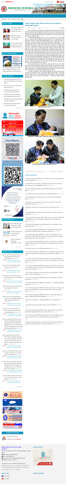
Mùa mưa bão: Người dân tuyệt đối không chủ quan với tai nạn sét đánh (43, 189)
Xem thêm (18, 108)
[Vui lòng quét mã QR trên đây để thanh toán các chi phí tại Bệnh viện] (12, 163)
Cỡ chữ (59, 28)
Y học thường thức (8, 219)
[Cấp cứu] (12, 136)
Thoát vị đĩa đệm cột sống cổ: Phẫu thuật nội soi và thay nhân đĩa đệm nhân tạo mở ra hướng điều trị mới (43, 184)
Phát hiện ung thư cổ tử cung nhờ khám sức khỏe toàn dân (44, 208)
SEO (13, 469)
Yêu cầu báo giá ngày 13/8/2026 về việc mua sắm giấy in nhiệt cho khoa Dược (44, 278)
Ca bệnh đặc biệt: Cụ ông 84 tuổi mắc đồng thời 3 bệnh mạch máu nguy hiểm (44, 213)
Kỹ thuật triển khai (8, 76)
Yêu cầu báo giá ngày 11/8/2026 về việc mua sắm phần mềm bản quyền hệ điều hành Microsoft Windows (43, 295)
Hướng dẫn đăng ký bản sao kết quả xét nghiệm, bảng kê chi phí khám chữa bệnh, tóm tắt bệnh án (12, 69)
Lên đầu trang (39, 171)
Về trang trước (30, 171)
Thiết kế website (5, 469)
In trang (61, 171)
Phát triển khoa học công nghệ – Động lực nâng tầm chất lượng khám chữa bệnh (16, 227)
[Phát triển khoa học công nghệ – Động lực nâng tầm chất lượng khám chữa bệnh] (6, 226)
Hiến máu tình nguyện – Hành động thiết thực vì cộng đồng (44, 300)
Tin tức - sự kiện (7, 23)
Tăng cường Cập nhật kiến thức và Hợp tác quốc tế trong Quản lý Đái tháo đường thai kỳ (44, 179)
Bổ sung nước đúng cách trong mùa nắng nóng (16, 233)
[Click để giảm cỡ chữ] (61, 28)
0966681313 (9, 2)
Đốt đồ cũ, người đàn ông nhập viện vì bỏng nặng (16, 37)
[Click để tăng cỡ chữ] (63, 28)
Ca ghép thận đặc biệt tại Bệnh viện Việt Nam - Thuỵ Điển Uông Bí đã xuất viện (44, 283)
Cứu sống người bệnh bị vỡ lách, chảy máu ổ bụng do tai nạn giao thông (13, 81)
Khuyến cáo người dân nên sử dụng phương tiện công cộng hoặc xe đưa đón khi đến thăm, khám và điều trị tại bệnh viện (44, 322)
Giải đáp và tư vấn (8, 251)
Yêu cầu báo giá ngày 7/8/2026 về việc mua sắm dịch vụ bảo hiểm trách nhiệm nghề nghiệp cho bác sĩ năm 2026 (43, 310)
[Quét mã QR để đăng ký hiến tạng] (12, 185)
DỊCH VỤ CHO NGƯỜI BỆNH (9, 53)
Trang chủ (4, 19)
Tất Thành (17, 469)
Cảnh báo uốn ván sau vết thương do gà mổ (42, 248)
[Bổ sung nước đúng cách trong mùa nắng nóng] (6, 233)
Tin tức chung (20, 19)
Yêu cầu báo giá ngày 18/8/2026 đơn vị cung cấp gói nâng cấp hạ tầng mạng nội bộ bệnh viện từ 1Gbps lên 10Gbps (43, 230)
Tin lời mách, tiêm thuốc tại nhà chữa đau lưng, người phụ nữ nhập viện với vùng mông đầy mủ (44, 273)
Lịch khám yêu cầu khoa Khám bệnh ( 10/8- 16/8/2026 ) (43, 305)
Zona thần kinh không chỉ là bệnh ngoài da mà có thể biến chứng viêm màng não (43, 225)
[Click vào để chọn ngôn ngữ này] (63, 2)
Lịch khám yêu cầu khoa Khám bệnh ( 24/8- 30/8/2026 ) (45, 193)
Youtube (6, 478)
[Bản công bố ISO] (12, 216)
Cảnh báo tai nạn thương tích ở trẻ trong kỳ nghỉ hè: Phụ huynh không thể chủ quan (43, 203)
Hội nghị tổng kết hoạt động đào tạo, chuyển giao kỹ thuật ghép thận (43, 198)
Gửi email (54, 171)
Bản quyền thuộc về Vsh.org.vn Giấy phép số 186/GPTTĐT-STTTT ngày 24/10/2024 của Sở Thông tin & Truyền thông (15, 466)
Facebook (7, 476)
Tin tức (9, 19)
